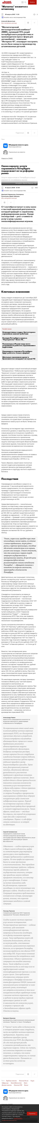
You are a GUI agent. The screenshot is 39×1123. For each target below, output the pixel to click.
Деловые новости (7, 1085)
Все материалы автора (9, 23)
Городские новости (11, 1081)
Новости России (23, 1081)
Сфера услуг (5, 1083)
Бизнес (26, 1085)
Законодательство (16, 1083)
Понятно (32, 1113)
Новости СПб (18, 1085)
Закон (25, 1083)
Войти (32, 2)
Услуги (32, 1081)
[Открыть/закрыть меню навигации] (22, 2)
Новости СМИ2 (7, 158)
